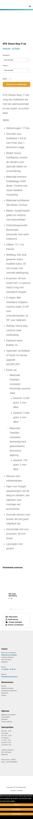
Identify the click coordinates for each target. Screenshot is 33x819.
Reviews (3, 695)
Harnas (5, 65)
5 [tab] (19, 610)
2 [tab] (13, 610)
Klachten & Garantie (7, 688)
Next (24, 590)
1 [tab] (11, 610)
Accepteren (16, 805)
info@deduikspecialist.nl (9, 677)
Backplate (6, 55)
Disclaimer (4, 719)
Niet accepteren (16, 809)
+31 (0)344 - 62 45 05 (8, 669)
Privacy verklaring (6, 721)
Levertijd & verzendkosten (9, 690)
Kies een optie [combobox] (8, 60)
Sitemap (20, 790)
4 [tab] (17, 610)
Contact (3, 686)
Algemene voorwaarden (8, 715)
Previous (8, 590)
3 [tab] (15, 610)
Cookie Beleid (5, 717)
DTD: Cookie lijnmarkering (13, 595)
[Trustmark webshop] (15, 641)
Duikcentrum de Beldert (9, 655)
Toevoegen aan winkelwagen (16, 84)
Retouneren (4, 693)
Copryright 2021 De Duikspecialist (16, 787)
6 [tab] (22, 610)
